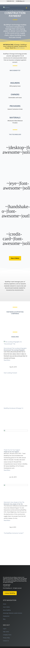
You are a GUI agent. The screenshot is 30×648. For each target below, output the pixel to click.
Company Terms (7, 634)
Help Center (6, 631)
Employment (6, 616)
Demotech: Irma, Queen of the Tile (14, 502)
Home (4, 604)
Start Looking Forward (10, 373)
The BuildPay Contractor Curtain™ (14, 533)
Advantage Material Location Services (12, 613)
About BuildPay (7, 610)
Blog (4, 619)
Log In (4, 628)
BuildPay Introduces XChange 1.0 (13, 408)
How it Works (15, 258)
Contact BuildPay (10, 593)
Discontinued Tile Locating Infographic (15, 348)
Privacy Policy (6, 637)
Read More (7, 360)
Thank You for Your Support (12, 450)
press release (20, 48)
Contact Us (6, 640)
